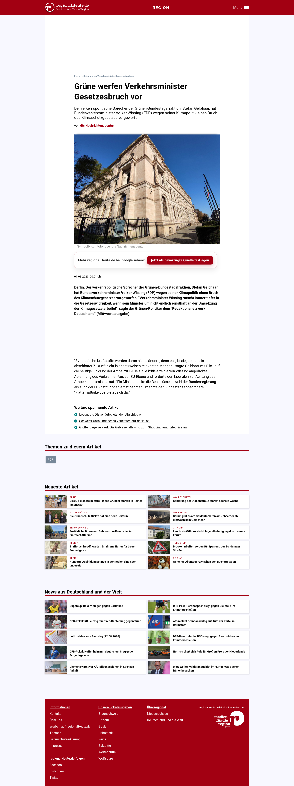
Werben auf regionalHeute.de (70, 726)
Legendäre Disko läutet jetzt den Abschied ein (111, 414)
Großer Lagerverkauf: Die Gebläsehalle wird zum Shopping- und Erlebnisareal (133, 427)
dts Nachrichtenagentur (97, 125)
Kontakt (55, 714)
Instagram (57, 771)
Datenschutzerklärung (65, 739)
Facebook (56, 765)
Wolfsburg (105, 758)
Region (77, 76)
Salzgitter (105, 746)
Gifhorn (103, 720)
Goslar (103, 726)
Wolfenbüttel (107, 752)
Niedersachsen (157, 714)
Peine (102, 739)
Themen (55, 733)
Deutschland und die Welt (165, 720)
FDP (51, 459)
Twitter (54, 778)
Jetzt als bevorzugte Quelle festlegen (180, 260)
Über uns (56, 720)
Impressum (57, 746)
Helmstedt (105, 733)
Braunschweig (108, 714)
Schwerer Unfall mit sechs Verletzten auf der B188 (114, 421)
